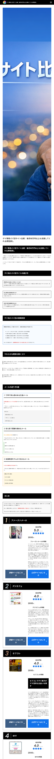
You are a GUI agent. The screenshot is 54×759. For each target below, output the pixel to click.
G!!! (15, 735)
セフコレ (16, 653)
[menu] (50, 2)
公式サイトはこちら (38, 574)
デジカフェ (17, 586)
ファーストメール (19, 520)
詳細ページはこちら (16, 574)
